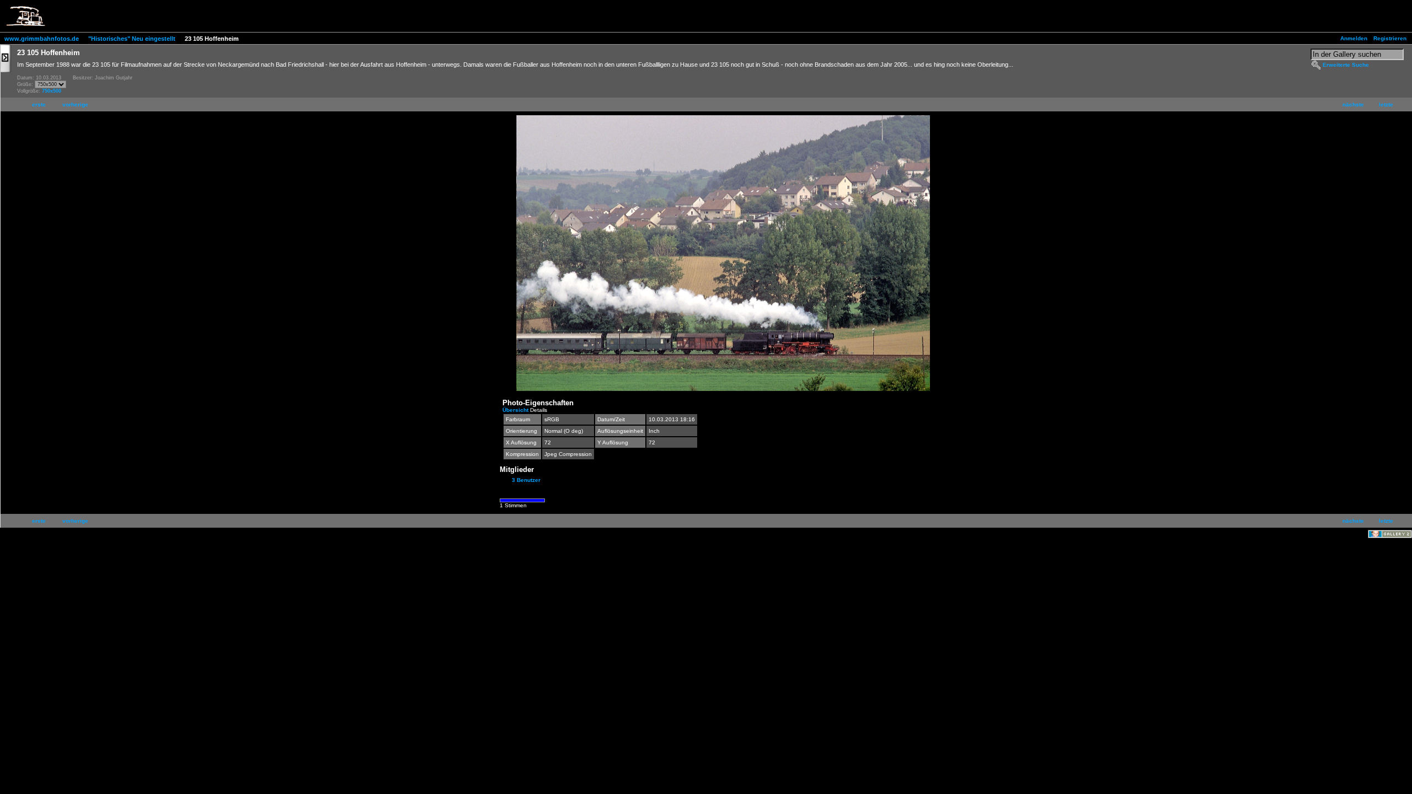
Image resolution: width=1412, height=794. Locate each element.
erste (39, 104)
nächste (1353, 104)
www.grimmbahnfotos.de (41, 38)
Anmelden (1353, 38)
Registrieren (1389, 38)
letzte (1386, 104)
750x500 (51, 91)
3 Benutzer (526, 480)
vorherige (75, 104)
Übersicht (516, 410)
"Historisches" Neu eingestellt (131, 38)
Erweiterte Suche (1346, 65)
